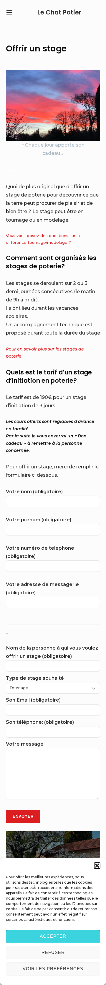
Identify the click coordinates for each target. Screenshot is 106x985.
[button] (97, 866)
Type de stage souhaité (35, 678)
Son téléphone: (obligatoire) (40, 722)
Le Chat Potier (59, 12)
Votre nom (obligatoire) (34, 491)
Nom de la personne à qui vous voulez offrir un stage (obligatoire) (52, 652)
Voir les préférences (53, 968)
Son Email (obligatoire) (33, 700)
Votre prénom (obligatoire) (38, 519)
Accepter (53, 936)
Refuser (53, 952)
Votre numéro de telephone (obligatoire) (40, 552)
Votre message (25, 744)
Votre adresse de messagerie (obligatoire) (42, 588)
